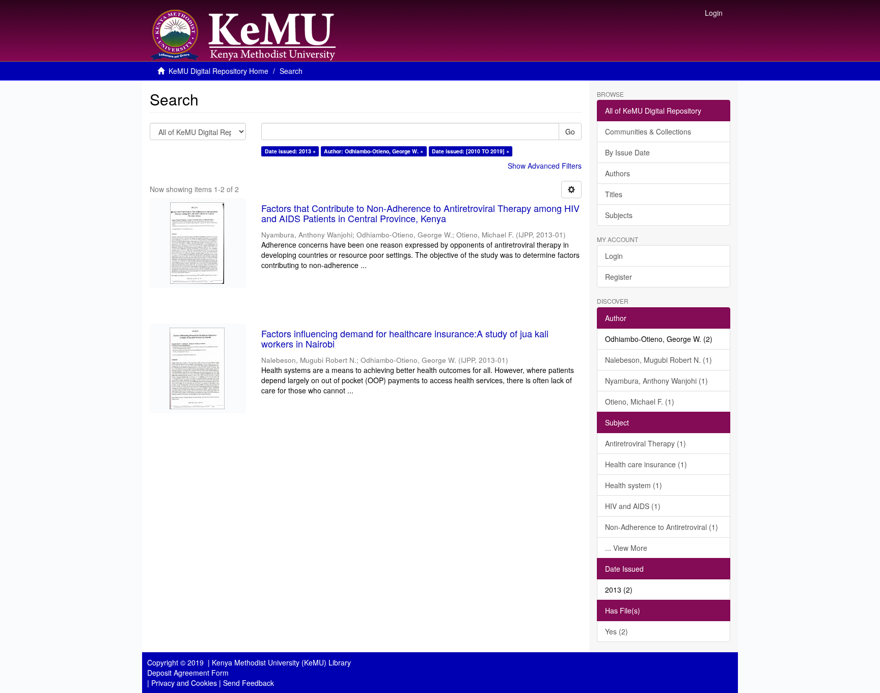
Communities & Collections (648, 131)
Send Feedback (248, 683)
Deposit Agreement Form (188, 673)
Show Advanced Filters (545, 166)
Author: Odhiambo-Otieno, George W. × (373, 151)
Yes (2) (616, 631)
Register (618, 277)
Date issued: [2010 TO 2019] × (470, 151)
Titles (613, 194)
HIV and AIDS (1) (633, 506)
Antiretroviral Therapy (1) (645, 443)
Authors (617, 173)
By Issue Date (627, 152)
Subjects (618, 215)
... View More (626, 548)
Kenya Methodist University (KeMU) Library (281, 662)
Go (570, 131)
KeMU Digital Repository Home (218, 71)
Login (614, 256)
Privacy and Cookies (184, 683)
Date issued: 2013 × (290, 151)
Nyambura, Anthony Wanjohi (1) (656, 381)
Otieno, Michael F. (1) (639, 401)
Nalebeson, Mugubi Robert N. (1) (658, 360)
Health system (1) (633, 485)
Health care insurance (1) (646, 464)
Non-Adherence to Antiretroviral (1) (661, 527)
